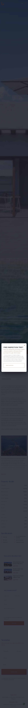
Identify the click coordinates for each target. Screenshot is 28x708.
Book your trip (9, 365)
